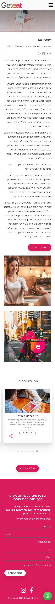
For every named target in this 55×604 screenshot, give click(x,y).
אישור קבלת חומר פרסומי (34, 565)
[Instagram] (24, 590)
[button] (39, 247)
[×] (47, 596)
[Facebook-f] (32, 590)
